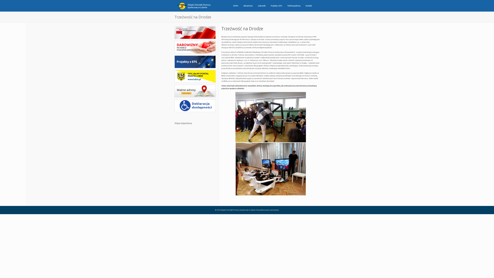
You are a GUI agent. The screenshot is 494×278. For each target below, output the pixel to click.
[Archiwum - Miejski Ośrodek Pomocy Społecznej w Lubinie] (194, 6)
